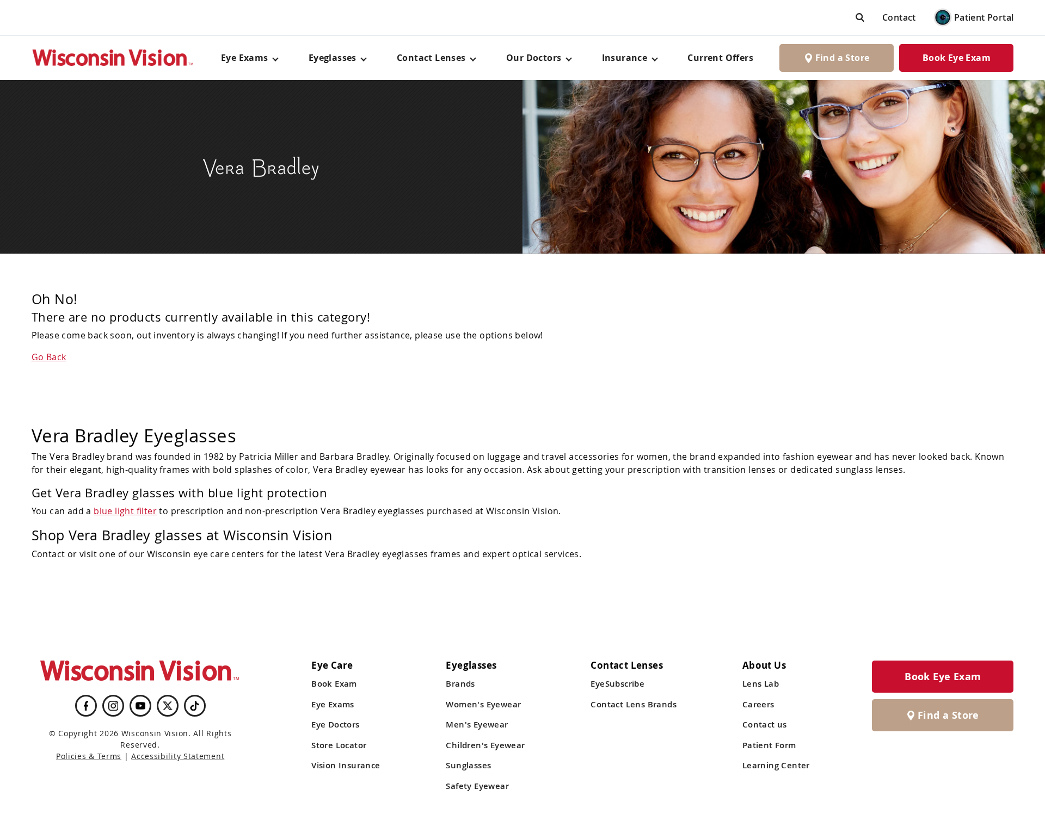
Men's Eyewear (477, 724)
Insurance (625, 58)
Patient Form (769, 745)
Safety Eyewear (477, 786)
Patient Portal (984, 17)
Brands (460, 683)
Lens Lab (760, 683)
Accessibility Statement (177, 756)
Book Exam (334, 683)
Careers (758, 704)
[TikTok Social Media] (194, 706)
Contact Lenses (431, 58)
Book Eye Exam (957, 58)
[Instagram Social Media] (113, 706)
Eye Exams (332, 704)
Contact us (764, 724)
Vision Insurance (345, 765)
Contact (899, 17)
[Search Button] (860, 17)
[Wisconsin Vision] (113, 58)
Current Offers (720, 58)
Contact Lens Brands (634, 704)
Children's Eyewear (485, 745)
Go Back (49, 357)
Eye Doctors (335, 724)
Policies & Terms (88, 756)
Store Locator (338, 745)
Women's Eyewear (483, 704)
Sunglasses (468, 765)
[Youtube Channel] (140, 706)
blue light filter (125, 511)
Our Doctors (533, 58)
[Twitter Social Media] (167, 705)
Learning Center (776, 765)
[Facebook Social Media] (86, 706)
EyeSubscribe (617, 683)
